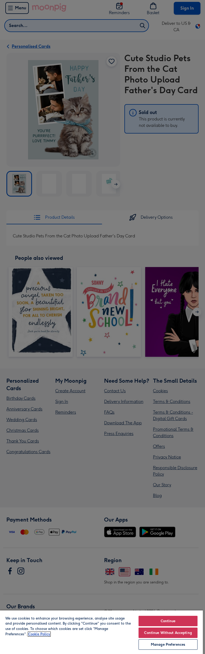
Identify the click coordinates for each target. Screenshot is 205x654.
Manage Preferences (168, 645)
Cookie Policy (39, 634)
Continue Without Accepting (168, 633)
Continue (168, 621)
